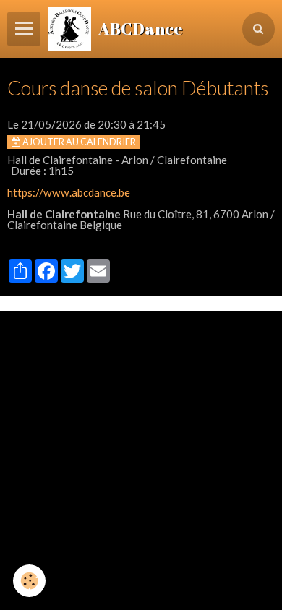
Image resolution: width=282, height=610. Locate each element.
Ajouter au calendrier (78, 141)
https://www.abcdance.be (68, 192)
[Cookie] (29, 580)
